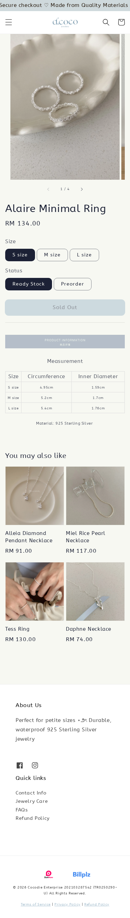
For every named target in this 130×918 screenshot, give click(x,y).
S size (20, 255)
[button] (8, 22)
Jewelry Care (32, 801)
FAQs (22, 810)
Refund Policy (33, 818)
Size (10, 241)
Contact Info (31, 793)
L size (84, 255)
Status (14, 270)
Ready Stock (28, 284)
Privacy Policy (67, 904)
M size (52, 255)
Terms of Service (36, 904)
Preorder (72, 284)
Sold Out (65, 307)
